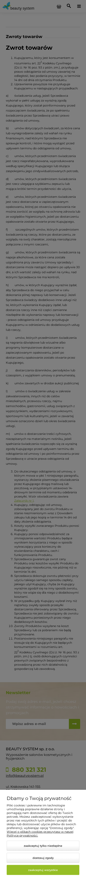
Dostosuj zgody (43, 857)
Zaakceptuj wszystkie (43, 870)
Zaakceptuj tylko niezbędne (43, 845)
